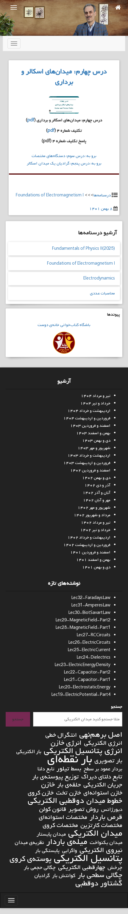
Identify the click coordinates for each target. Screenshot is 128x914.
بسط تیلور (69, 768)
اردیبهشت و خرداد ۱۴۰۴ (89, 410)
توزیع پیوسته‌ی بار (55, 776)
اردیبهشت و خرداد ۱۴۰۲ (89, 537)
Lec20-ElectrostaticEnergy (84, 687)
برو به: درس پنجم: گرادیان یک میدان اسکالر (64, 163)
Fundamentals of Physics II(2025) (83, 248)
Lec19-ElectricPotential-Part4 (80, 694)
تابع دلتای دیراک (101, 776)
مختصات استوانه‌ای (63, 817)
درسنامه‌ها (102, 195)
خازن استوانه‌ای (102, 793)
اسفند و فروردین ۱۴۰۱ (90, 552)
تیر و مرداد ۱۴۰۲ (95, 522)
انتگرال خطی (61, 735)
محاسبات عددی (102, 293)
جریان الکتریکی (102, 785)
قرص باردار (106, 817)
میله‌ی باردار (66, 842)
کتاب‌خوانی (69, 325)
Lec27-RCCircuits (93, 635)
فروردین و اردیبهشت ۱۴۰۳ (86, 463)
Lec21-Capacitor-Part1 (87, 679)
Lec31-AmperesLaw (90, 605)
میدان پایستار (51, 834)
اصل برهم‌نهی (100, 734)
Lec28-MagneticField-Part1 (82, 627)
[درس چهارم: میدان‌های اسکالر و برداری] (64, 106)
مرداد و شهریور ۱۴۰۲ (92, 515)
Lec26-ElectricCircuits (89, 642)
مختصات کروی (60, 825)
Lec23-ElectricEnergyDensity (82, 665)
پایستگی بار (47, 850)
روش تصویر (83, 809)
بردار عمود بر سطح (103, 769)
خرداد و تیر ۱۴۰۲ (95, 530)
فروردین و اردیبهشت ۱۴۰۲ (86, 544)
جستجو (116, 706)
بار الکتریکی (28, 751)
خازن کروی (41, 793)
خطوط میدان (104, 801)
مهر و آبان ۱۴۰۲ (96, 500)
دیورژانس (111, 809)
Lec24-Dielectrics (93, 657)
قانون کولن (52, 809)
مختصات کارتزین (101, 825)
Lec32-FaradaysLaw (90, 598)
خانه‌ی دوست (48, 325)
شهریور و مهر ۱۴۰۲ (94, 507)
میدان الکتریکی (95, 833)
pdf (30, 120)
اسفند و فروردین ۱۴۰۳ (90, 425)
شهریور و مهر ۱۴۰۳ (94, 448)
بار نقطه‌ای (69, 759)
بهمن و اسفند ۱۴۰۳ (93, 433)
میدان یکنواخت (106, 842)
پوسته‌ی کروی (30, 859)
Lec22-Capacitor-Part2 (87, 672)
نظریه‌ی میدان (29, 842)
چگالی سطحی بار (100, 875)
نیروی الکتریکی (100, 850)
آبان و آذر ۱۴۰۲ (96, 492)
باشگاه (84, 325)
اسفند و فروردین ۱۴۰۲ (90, 470)
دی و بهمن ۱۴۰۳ (96, 440)
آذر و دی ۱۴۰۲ (97, 485)
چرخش (114, 867)
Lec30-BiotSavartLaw (89, 612)
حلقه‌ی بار (69, 785)
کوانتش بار (63, 875)
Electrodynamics (99, 278)
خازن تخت (68, 793)
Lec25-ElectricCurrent (89, 650)
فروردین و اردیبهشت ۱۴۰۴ (86, 418)
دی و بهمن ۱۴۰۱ (96, 567)
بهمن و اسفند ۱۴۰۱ (93, 559)
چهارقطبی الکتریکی (81, 867)
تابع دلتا (46, 769)
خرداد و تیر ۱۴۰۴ (95, 403)
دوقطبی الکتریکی (56, 801)
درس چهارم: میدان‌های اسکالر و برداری (64, 76)
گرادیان (42, 875)
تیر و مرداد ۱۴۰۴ (95, 395)
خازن (48, 785)
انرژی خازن (66, 743)
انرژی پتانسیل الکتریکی (83, 751)
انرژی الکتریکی (103, 743)
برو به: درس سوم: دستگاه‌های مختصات (64, 156)
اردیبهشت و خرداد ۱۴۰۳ (89, 455)
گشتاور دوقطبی (98, 883)
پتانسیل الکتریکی (88, 858)
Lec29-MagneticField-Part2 (82, 620)
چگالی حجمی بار (40, 867)
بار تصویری (108, 760)
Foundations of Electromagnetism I (49, 195)
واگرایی (69, 850)
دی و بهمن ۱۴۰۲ (96, 477)
